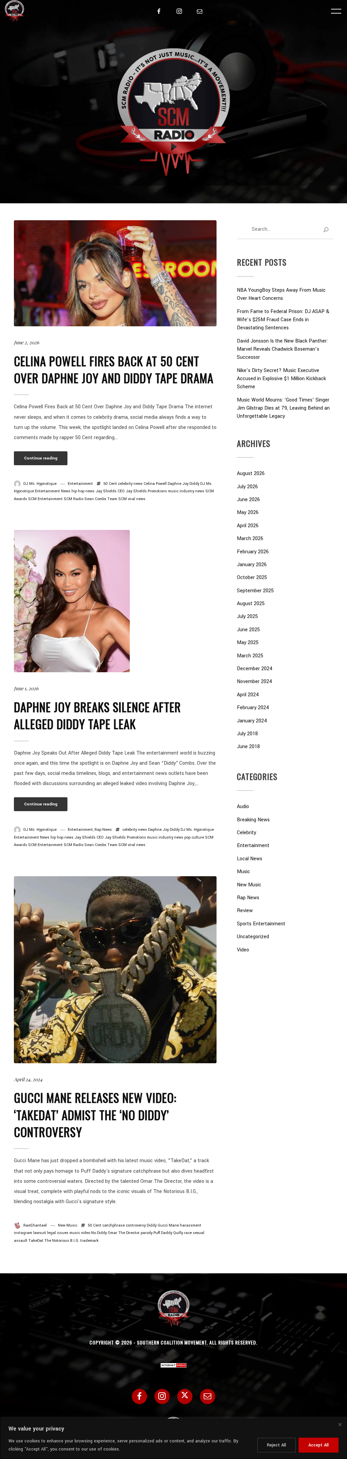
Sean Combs (95, 498)
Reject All (276, 1445)
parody (146, 1232)
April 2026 (248, 525)
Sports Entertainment (261, 923)
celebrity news (130, 483)
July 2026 (247, 486)
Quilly (178, 1232)
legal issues (57, 1232)
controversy (136, 1225)
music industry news (186, 491)
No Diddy (99, 1232)
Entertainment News (52, 491)
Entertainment (80, 483)
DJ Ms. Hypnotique (40, 483)
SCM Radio (73, 498)
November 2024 (254, 681)
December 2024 (254, 668)
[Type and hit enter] (326, 229)
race (188, 1232)
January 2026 (252, 564)
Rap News (103, 829)
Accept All (318, 1445)
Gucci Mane (168, 1225)
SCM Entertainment (45, 498)
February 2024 (253, 707)
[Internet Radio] (173, 1362)
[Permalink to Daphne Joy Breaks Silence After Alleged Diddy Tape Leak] (72, 601)
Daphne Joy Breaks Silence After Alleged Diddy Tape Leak (97, 715)
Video (243, 949)
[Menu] (336, 11)
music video (79, 1232)
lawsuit (39, 1232)
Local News (249, 858)
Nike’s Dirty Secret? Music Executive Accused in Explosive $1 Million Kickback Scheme (281, 378)
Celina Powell (155, 483)
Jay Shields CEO (110, 491)
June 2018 (248, 746)
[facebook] (159, 11)
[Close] (340, 1424)
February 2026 (253, 551)
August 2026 (251, 473)
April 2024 (248, 694)
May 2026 (248, 512)
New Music (67, 1225)
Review (245, 910)
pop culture (194, 837)
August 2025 (251, 603)
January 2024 (252, 720)
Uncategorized (253, 936)
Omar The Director (124, 1232)
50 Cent (110, 483)
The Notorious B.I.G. (61, 1240)
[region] (173, 1439)
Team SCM (117, 498)
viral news (136, 498)
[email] (199, 11)
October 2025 (252, 577)
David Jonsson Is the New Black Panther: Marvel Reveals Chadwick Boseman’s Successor (282, 349)
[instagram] (179, 11)
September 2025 (255, 590)
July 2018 (247, 733)
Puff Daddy (163, 1232)
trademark (89, 1240)
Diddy (194, 483)
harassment (190, 1225)
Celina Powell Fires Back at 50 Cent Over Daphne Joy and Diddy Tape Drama (113, 369)
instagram (23, 1232)
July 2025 (247, 616)
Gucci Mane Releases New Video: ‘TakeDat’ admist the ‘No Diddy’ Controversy (95, 1115)
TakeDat (35, 1240)
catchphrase (113, 1225)
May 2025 (248, 642)
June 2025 (248, 629)
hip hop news (83, 491)
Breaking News (253, 819)
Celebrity (246, 832)
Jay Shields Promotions (146, 491)
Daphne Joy (178, 483)
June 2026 (248, 499)
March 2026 (250, 538)
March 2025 (250, 655)
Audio (243, 806)
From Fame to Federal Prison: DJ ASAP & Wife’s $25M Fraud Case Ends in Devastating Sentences (283, 319)
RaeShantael (35, 1225)
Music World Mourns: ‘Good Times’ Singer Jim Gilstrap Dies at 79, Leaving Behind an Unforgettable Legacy (283, 408)
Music (243, 871)
